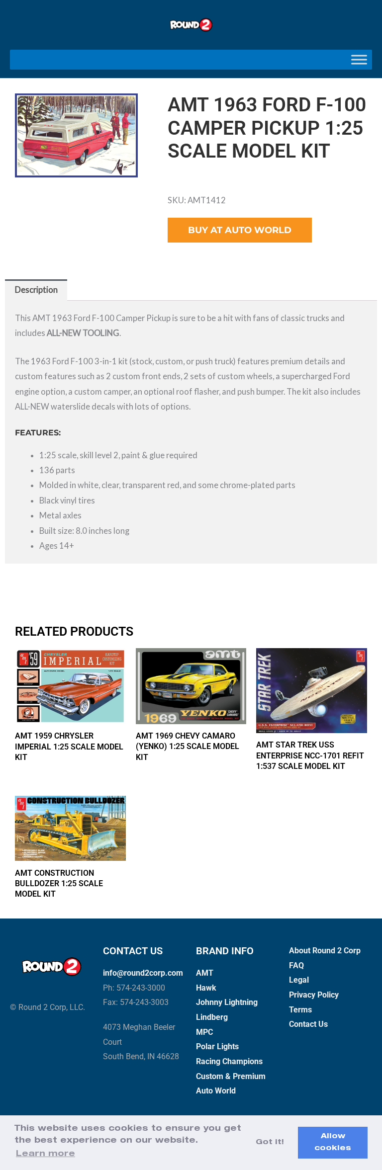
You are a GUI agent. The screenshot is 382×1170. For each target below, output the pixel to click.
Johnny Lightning (227, 1002)
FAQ (296, 965)
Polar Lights (217, 1046)
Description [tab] (36, 289)
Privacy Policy (314, 995)
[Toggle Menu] (359, 60)
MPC (204, 1032)
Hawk (206, 988)
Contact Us (308, 1024)
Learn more (45, 1155)
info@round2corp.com (143, 973)
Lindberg (212, 1017)
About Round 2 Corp (325, 950)
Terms (300, 1009)
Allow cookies (332, 1142)
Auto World (216, 1090)
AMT (204, 973)
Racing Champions (229, 1061)
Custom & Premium (231, 1076)
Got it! (270, 1142)
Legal (299, 980)
